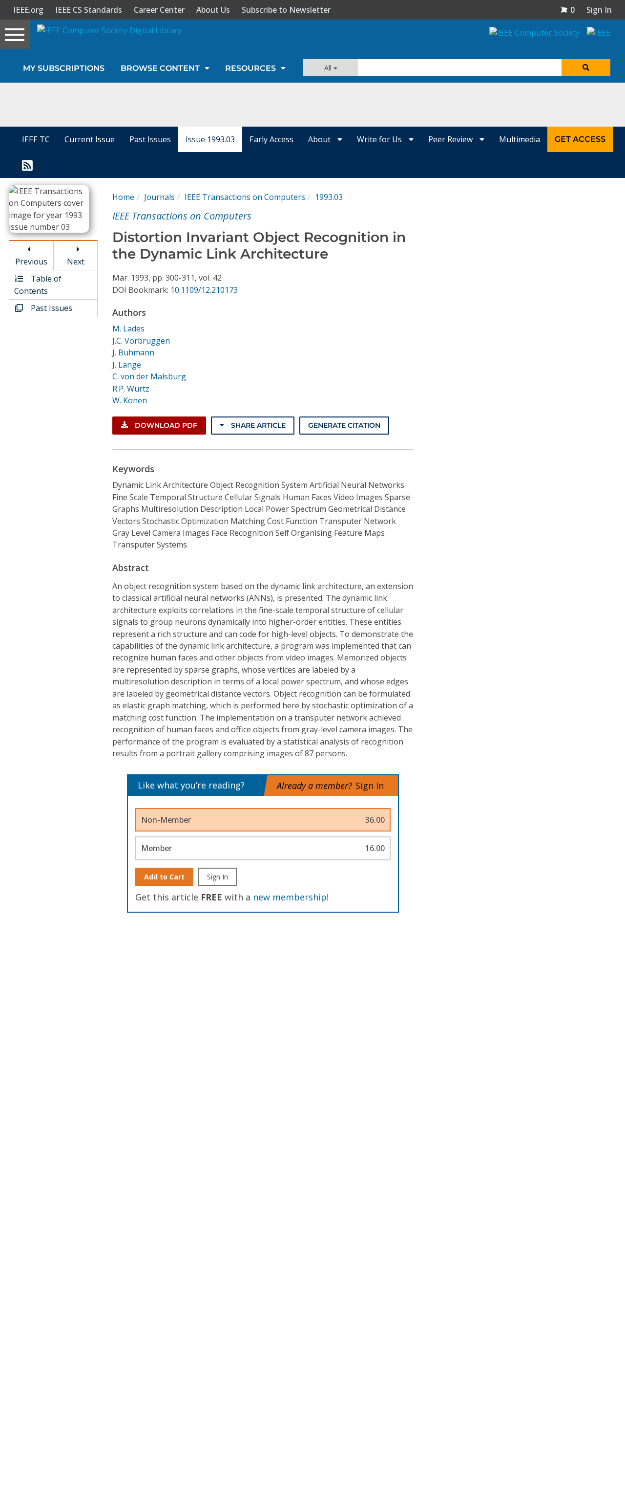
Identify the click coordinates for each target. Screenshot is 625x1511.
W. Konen (129, 400)
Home (123, 197)
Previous (31, 261)
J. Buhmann (133, 352)
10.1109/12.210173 (204, 290)
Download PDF (165, 425)
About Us (213, 9)
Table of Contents (38, 284)
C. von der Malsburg (149, 376)
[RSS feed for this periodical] (27, 164)
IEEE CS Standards (88, 9)
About (320, 139)
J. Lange (126, 364)
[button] (567, 10)
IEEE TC (36, 139)
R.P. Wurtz (130, 388)
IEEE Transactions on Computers (245, 197)
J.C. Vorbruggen (141, 340)
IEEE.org (28, 9)
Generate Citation (344, 425)
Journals (159, 197)
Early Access (271, 139)
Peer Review (451, 139)
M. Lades (128, 328)
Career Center (159, 9)
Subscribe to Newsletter (286, 9)
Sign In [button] (599, 9)
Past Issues (150, 139)
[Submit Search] (586, 67)
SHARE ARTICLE (257, 425)
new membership (290, 897)
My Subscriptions (63, 68)
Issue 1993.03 (210, 139)
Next (75, 261)
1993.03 (329, 197)
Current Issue (89, 139)
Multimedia (519, 139)
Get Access (580, 139)
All (328, 67)
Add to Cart (164, 876)
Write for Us (380, 139)
